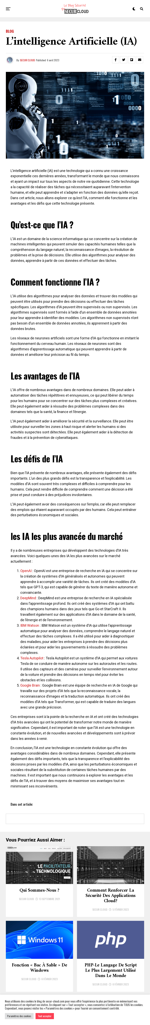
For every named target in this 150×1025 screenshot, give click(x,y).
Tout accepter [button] (45, 1016)
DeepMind (28, 598)
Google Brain (30, 685)
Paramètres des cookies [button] (19, 1016)
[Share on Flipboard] (131, 59)
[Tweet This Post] (123, 59)
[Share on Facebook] (115, 59)
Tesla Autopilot (31, 658)
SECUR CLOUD (27, 60)
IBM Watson (29, 625)
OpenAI (26, 571)
